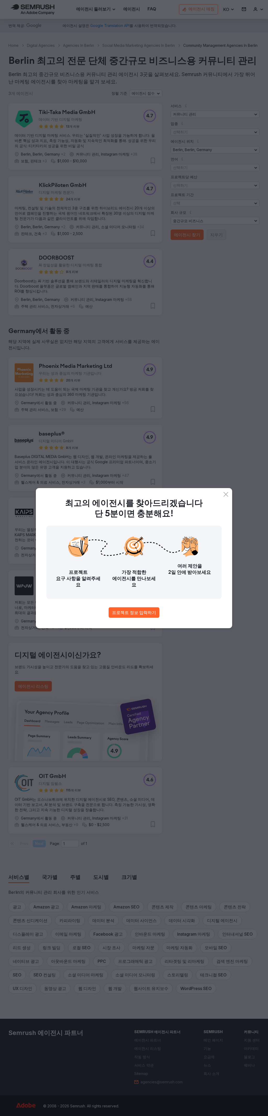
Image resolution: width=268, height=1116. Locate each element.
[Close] (226, 494)
